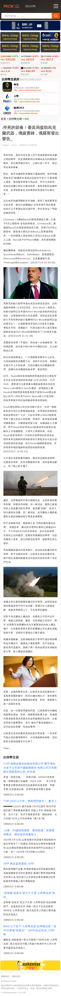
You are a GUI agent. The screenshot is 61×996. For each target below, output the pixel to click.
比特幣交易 (15, 119)
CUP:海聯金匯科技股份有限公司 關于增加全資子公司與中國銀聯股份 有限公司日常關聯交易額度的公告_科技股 (30, 767)
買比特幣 (22, 992)
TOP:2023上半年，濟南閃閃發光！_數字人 (30, 801)
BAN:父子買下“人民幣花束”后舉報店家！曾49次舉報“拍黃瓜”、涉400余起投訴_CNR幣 (29, 930)
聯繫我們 (5, 976)
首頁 (3, 119)
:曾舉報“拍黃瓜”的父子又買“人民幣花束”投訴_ (29, 895)
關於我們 (16, 976)
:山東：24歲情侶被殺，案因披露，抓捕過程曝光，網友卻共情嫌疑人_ (28, 832)
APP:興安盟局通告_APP (18, 863)
